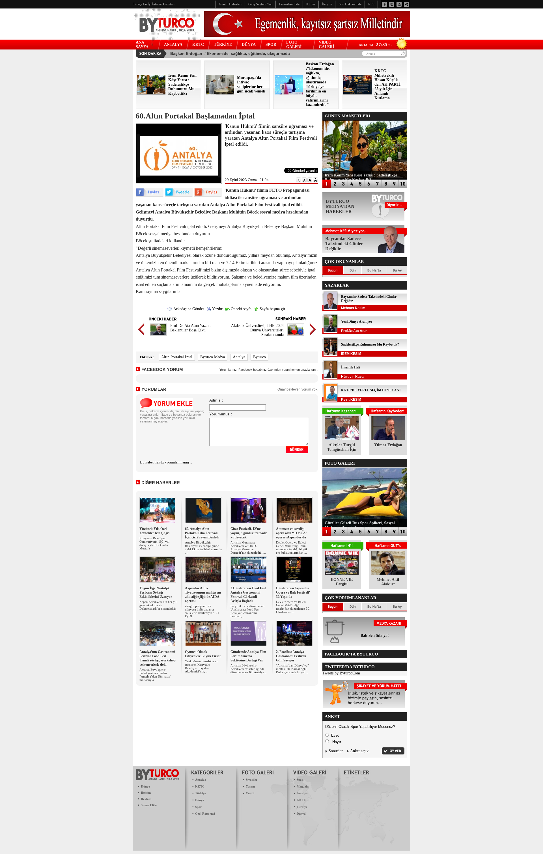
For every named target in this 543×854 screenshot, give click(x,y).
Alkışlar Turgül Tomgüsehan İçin (341, 447)
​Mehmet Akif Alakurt (388, 581)
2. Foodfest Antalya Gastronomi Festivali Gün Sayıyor (291, 656)
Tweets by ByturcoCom (341, 673)
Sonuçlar (336, 751)
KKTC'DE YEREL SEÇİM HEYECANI (371, 390)
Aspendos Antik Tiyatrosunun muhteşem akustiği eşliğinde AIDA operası (203, 594)
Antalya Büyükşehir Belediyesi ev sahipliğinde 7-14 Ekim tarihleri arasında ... (203, 547)
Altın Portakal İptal (176, 357)
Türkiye (200, 793)
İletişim (146, 792)
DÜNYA (249, 44)
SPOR (271, 44)
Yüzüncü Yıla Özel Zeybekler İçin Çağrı (154, 531)
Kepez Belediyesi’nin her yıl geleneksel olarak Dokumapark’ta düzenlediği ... (157, 607)
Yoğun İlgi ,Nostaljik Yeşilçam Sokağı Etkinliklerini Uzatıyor (155, 592)
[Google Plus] (208, 195)
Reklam (146, 799)
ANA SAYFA (142, 44)
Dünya (199, 800)
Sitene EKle (149, 805)
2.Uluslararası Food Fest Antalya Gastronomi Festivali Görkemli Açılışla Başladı (248, 594)
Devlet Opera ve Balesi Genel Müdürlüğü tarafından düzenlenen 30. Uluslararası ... (293, 607)
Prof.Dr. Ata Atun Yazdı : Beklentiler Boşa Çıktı (190, 328)
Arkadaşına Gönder (188, 309)
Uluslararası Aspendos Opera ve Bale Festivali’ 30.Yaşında (293, 592)
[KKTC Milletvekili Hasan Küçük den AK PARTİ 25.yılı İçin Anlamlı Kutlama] (357, 93)
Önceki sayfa (240, 309)
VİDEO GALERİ (326, 44)
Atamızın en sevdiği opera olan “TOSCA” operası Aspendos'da (291, 533)
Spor (198, 806)
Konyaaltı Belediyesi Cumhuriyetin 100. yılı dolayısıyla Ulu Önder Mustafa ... (154, 543)
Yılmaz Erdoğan (388, 445)
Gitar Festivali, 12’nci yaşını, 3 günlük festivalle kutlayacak (248, 533)
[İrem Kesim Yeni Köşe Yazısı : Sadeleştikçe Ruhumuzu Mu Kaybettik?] (151, 93)
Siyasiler (251, 779)
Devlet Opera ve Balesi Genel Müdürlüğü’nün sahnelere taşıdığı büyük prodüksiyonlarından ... (292, 547)
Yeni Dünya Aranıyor (356, 322)
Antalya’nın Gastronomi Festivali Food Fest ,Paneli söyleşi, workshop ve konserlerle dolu (157, 658)
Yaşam (250, 786)
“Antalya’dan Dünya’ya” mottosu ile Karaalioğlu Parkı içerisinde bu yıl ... (292, 669)
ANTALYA (173, 44)
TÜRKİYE (223, 44)
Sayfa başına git (271, 309)
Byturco (259, 357)
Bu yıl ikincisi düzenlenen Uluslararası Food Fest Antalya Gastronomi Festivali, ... (247, 611)
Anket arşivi (360, 751)
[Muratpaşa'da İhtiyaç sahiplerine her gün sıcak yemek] (220, 93)
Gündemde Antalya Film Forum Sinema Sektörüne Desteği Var (248, 656)
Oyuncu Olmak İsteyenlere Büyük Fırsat (203, 654)
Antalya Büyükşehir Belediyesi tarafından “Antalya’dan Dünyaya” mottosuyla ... (155, 675)
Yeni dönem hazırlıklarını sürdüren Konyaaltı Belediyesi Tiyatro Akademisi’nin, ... (201, 666)
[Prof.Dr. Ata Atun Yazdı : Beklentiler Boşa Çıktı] (158, 336)
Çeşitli (250, 793)
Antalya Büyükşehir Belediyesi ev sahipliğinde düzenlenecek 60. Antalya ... (249, 669)
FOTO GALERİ (293, 44)
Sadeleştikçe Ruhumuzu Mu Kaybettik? (370, 344)
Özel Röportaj (205, 813)
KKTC (198, 44)
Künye (145, 786)
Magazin (303, 786)
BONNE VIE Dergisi (342, 581)
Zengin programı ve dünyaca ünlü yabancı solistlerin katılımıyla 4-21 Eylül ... (202, 611)
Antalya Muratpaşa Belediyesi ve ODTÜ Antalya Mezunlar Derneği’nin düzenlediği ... (248, 547)
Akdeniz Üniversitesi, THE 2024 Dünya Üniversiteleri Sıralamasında (257, 330)
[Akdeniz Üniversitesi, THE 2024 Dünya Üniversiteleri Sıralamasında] (295, 336)
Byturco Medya (212, 357)
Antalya (239, 357)
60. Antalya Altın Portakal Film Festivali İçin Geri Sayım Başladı (202, 533)
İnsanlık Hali (350, 367)
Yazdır (217, 309)
